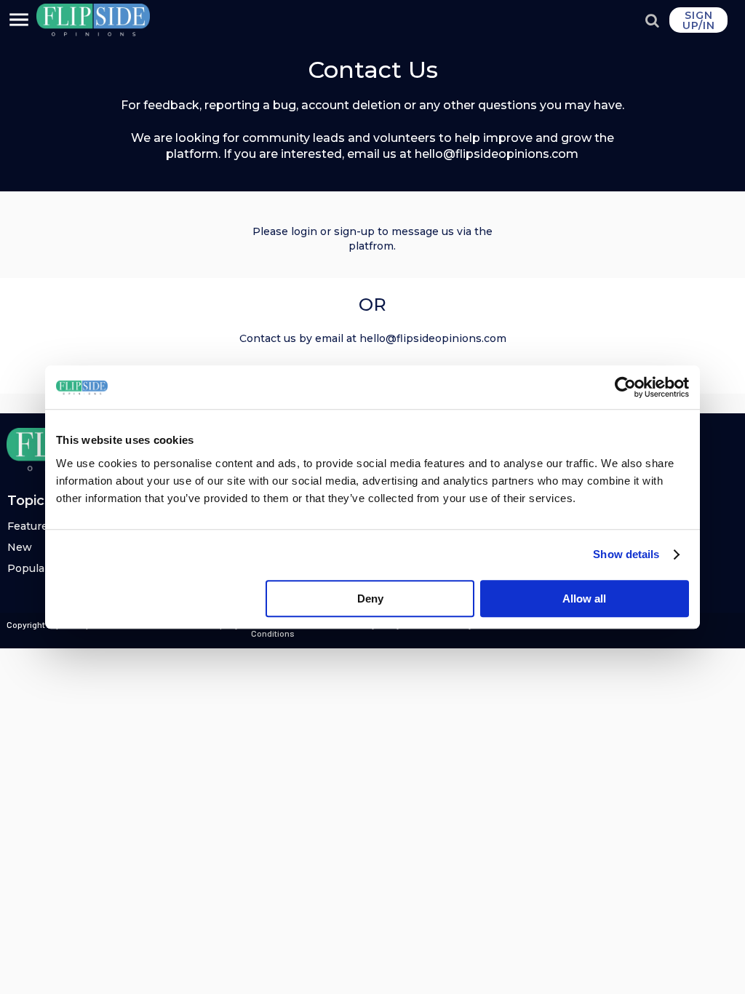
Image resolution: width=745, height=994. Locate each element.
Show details (626, 554)
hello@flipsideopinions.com (432, 338)
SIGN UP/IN (698, 20)
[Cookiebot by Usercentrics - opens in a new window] (625, 387)
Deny (370, 598)
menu (19, 19)
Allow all (584, 598)
